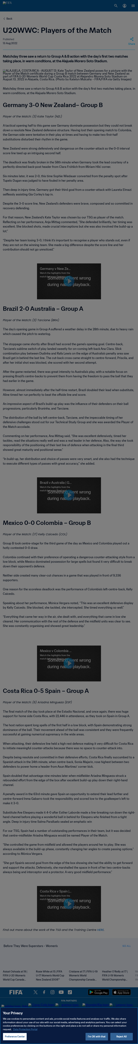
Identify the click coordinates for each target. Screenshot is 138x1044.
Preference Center (15, 1036)
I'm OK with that (96, 1036)
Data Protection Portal (25, 1029)
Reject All (121, 1036)
